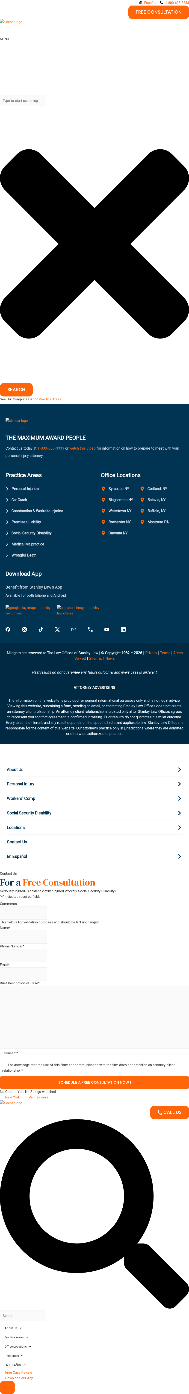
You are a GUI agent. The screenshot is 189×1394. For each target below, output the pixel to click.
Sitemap (95, 658)
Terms (165, 653)
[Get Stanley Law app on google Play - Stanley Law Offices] (29, 610)
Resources (12, 1356)
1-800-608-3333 (50, 448)
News (110, 658)
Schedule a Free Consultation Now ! (94, 1082)
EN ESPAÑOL (13, 1365)
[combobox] (22, 100)
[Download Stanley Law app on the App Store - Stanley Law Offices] (81, 610)
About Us (11, 1328)
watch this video (82, 448)
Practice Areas (50, 399)
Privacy (151, 653)
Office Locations (16, 1346)
